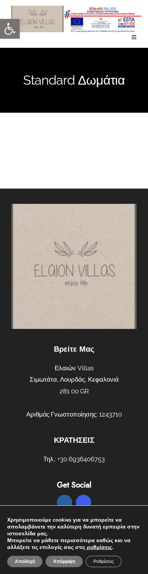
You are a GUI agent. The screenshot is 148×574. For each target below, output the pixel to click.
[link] (10, 29)
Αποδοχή (25, 561)
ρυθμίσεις (99, 547)
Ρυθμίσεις (103, 561)
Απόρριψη (64, 561)
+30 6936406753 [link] (81, 459)
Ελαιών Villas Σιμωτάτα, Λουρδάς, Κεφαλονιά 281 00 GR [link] (74, 379)
